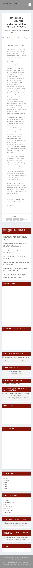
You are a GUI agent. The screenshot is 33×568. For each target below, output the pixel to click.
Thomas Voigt (7, 512)
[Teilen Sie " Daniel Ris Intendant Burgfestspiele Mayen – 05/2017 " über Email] (18, 219)
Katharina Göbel (8, 510)
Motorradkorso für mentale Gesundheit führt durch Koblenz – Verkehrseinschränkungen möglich (15, 245)
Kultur (5, 482)
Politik (5, 484)
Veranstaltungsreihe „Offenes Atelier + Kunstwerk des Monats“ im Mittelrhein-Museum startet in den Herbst (15, 276)
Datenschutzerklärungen (14, 562)
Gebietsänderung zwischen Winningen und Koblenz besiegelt (16, 251)
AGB (4, 562)
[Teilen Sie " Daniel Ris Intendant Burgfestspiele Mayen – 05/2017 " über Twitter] (10, 219)
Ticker (13, 32)
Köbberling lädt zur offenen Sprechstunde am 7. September (16, 263)
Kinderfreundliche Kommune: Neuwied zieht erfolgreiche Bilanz (15, 269)
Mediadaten (26, 564)
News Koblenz (9, 232)
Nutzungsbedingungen (9, 564)
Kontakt (20, 564)
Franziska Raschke (8, 502)
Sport (5, 486)
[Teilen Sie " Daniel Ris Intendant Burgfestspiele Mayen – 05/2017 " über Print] (21, 219)
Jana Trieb (6, 504)
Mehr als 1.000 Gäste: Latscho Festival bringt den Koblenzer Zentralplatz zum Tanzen (15, 237)
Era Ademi (6, 500)
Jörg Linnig (6, 508)
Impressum (26, 562)
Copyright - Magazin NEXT (15, 557)
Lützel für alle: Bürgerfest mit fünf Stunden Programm (16, 257)
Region (5, 478)
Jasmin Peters (7, 506)
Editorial (26, 30)
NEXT (13, 30)
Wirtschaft (6, 480)
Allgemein (6, 488)
